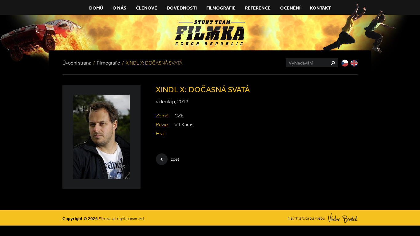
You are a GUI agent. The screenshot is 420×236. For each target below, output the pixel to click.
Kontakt (320, 8)
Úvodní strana (76, 63)
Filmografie (221, 8)
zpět (175, 159)
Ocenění (290, 8)
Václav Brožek (343, 218)
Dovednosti (182, 8)
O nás (119, 8)
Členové (146, 8)
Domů (96, 8)
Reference (258, 8)
